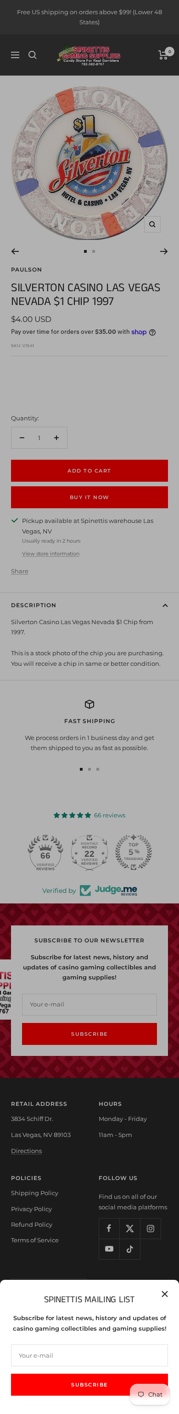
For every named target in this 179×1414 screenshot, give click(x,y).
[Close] (165, 1294)
